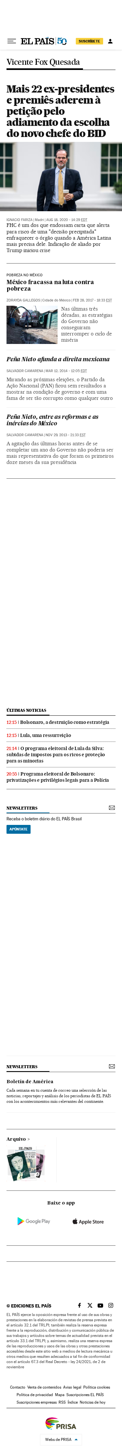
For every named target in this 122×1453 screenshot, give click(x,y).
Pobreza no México (25, 275)
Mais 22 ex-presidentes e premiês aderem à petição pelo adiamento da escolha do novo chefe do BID (60, 111)
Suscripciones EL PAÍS (85, 1395)
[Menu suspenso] (12, 41)
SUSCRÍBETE (89, 41)
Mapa (59, 1395)
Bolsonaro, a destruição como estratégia (64, 722)
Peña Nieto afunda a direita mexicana (58, 360)
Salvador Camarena (25, 371)
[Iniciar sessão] (110, 41)
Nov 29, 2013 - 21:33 (66, 435)
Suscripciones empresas (37, 1402)
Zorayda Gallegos (23, 300)
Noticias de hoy (92, 1402)
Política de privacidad (35, 1395)
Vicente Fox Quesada (43, 62)
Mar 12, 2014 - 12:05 (66, 371)
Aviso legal (72, 1387)
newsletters (22, 808)
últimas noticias (26, 710)
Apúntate (18, 829)
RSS (62, 1402)
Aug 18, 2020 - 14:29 (66, 220)
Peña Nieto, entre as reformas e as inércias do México (52, 421)
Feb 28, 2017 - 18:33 (92, 300)
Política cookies (96, 1387)
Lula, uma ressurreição (45, 735)
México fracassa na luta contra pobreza (50, 286)
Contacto (17, 1387)
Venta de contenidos (44, 1387)
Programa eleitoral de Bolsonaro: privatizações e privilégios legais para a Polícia (58, 777)
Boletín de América (30, 1082)
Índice (73, 1402)
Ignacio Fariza (20, 220)
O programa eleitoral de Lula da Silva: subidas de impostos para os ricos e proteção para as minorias (56, 754)
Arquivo (16, 1139)
